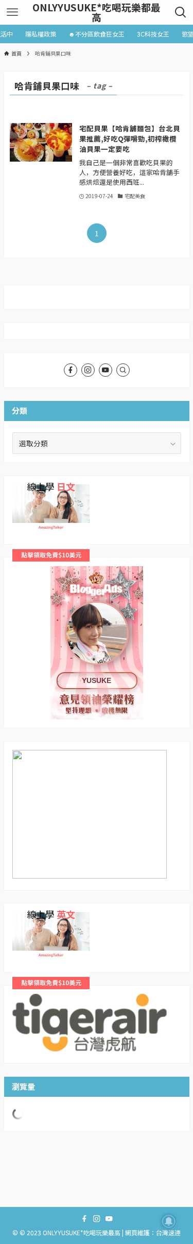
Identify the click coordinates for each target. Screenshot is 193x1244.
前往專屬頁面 (96, 643)
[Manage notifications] (169, 1221)
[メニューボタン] (12, 12)
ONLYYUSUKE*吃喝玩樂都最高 (96, 12)
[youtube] (105, 370)
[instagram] (88, 370)
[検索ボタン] (181, 12)
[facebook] (70, 370)
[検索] (123, 370)
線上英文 (26, 917)
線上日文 (26, 489)
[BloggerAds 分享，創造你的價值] (96, 597)
